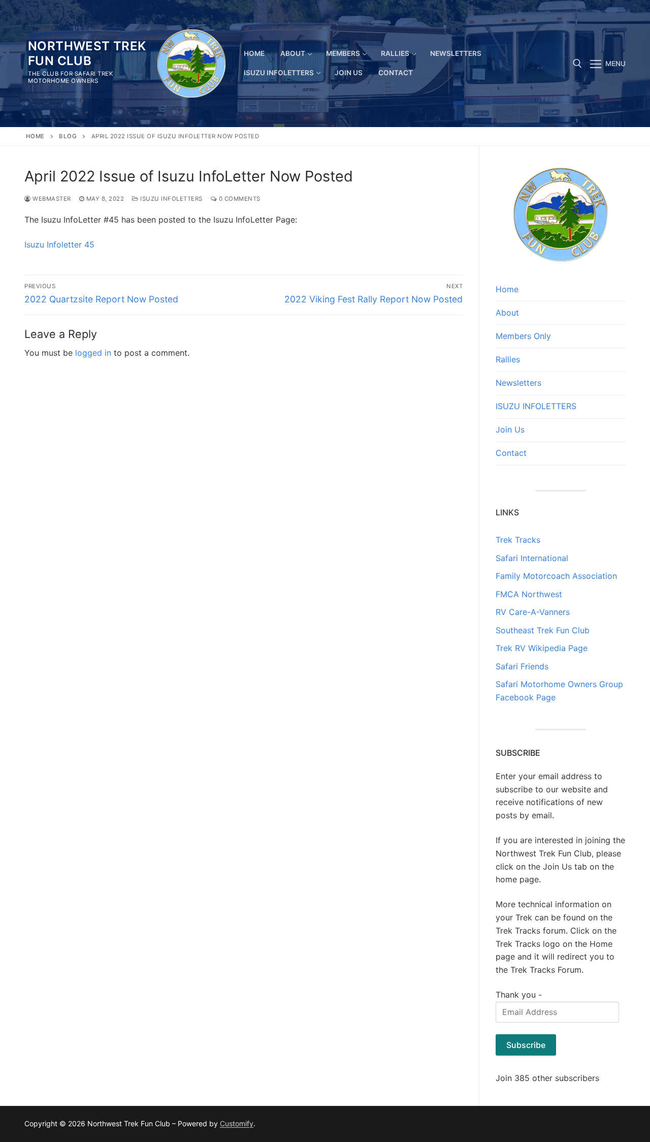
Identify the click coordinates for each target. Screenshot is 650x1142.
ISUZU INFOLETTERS (171, 198)
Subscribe (525, 1045)
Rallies (508, 359)
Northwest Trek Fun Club (87, 53)
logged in (93, 353)
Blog (68, 136)
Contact (511, 453)
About (507, 312)
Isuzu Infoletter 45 (59, 244)
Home (35, 136)
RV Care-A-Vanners (533, 612)
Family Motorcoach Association (556, 576)
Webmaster (51, 198)
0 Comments (239, 198)
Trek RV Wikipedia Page (542, 648)
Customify (236, 1123)
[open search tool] (577, 63)
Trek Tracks (518, 540)
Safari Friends (522, 666)
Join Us (510, 429)
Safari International (532, 558)
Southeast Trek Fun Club (543, 630)
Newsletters (518, 383)
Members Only (523, 336)
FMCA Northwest (529, 594)
